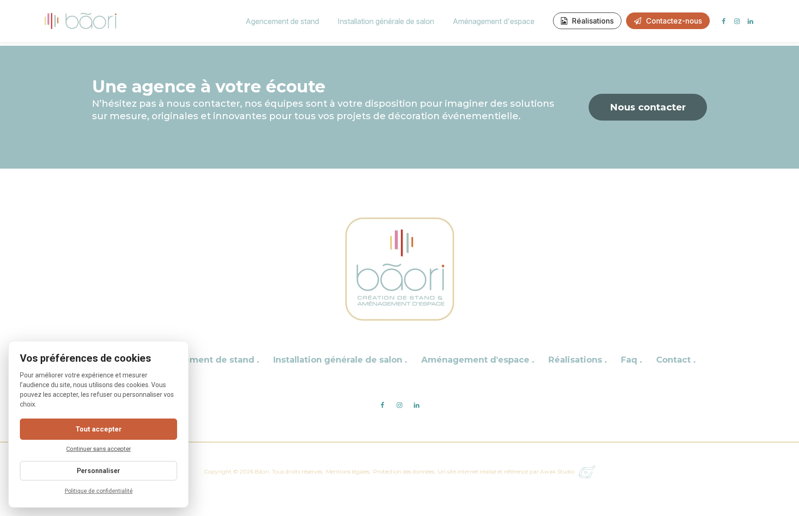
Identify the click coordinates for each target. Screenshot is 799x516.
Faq (630, 360)
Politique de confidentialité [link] (99, 491)
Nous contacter (648, 107)
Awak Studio (557, 471)
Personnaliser (98, 470)
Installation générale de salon (386, 21)
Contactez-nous (674, 20)
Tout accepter (98, 429)
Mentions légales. (348, 471)
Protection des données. (404, 471)
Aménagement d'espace (494, 21)
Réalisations (593, 20)
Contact (674, 360)
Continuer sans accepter (98, 448)
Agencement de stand (282, 21)
